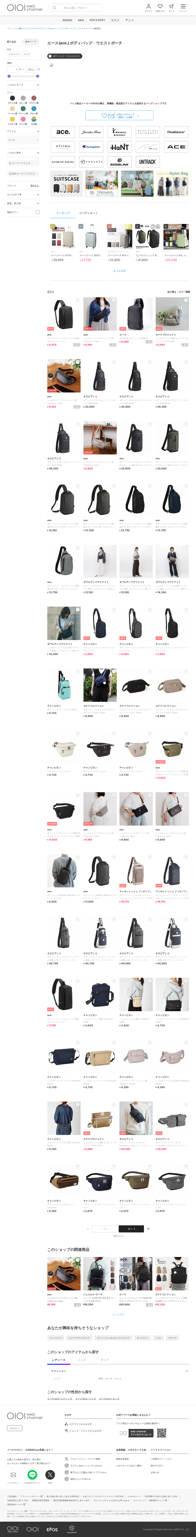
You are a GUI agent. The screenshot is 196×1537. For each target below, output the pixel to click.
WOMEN (67, 20)
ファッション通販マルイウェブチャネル (24, 28)
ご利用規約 (12, 1496)
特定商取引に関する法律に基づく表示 (161, 1496)
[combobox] (75, 8)
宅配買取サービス (156, 1500)
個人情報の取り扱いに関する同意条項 (63, 1496)
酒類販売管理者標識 (40, 1500)
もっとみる (119, 270)
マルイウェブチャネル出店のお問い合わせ (111, 1500)
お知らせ (155, 1472)
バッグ (59, 28)
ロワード (172, 1338)
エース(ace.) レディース (59, 1398)
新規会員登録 (122, 1459)
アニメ (129, 20)
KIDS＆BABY (97, 19)
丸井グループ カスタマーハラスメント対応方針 (103, 1496)
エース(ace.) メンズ (85, 1398)
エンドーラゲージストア (79, 1338)
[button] (23, 85)
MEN (81, 20)
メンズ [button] (26, 53)
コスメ (115, 20)
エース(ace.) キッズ (109, 1398)
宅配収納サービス (14, 1504)
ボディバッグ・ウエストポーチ (77, 28)
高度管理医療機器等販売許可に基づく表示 (71, 1500)
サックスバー (142, 1338)
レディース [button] (13, 53)
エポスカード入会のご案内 (128, 1465)
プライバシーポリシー (30, 1496)
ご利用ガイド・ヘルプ (161, 1459)
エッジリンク (55, 1338)
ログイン (14, 1428)
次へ (130, 1228)
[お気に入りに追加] (78, 1260)
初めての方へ (157, 1465)
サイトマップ (139, 1500)
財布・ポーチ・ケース (110, 1378)
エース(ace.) (49, 28)
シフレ (158, 1338)
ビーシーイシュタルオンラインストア (113, 1338)
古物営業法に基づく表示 (17, 1500)
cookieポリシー (134, 1496)
